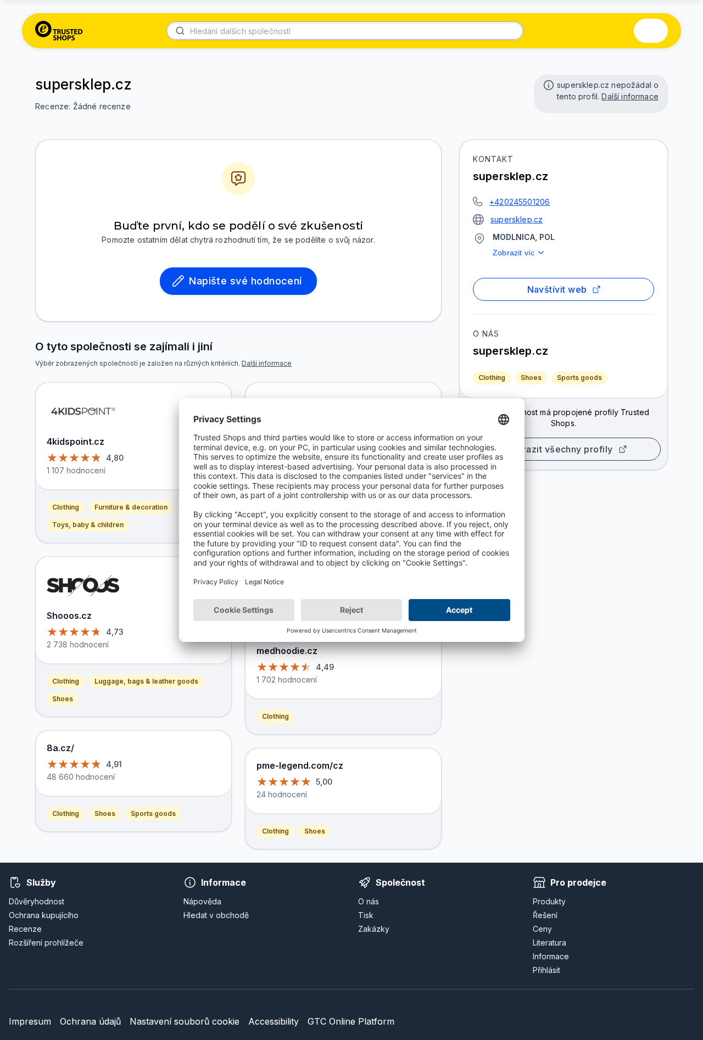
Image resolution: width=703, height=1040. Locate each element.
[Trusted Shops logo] (59, 31)
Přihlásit (546, 970)
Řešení (545, 915)
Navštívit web (557, 289)
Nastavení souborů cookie (184, 1021)
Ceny (542, 928)
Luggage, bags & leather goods (146, 681)
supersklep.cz (516, 219)
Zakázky (373, 928)
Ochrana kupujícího (44, 915)
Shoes (531, 377)
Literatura (549, 942)
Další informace (630, 96)
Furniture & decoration (131, 507)
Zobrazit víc (513, 252)
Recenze (25, 928)
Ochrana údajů (90, 1021)
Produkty (549, 901)
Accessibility (273, 1021)
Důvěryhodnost (36, 901)
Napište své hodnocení (245, 281)
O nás (368, 901)
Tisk (365, 915)
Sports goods (579, 377)
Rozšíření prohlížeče (46, 942)
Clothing (491, 377)
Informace (551, 956)
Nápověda (202, 901)
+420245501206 (519, 201)
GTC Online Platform (351, 1021)
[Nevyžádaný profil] (548, 84)
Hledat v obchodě (216, 915)
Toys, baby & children (88, 525)
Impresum (30, 1021)
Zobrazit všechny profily (558, 449)
